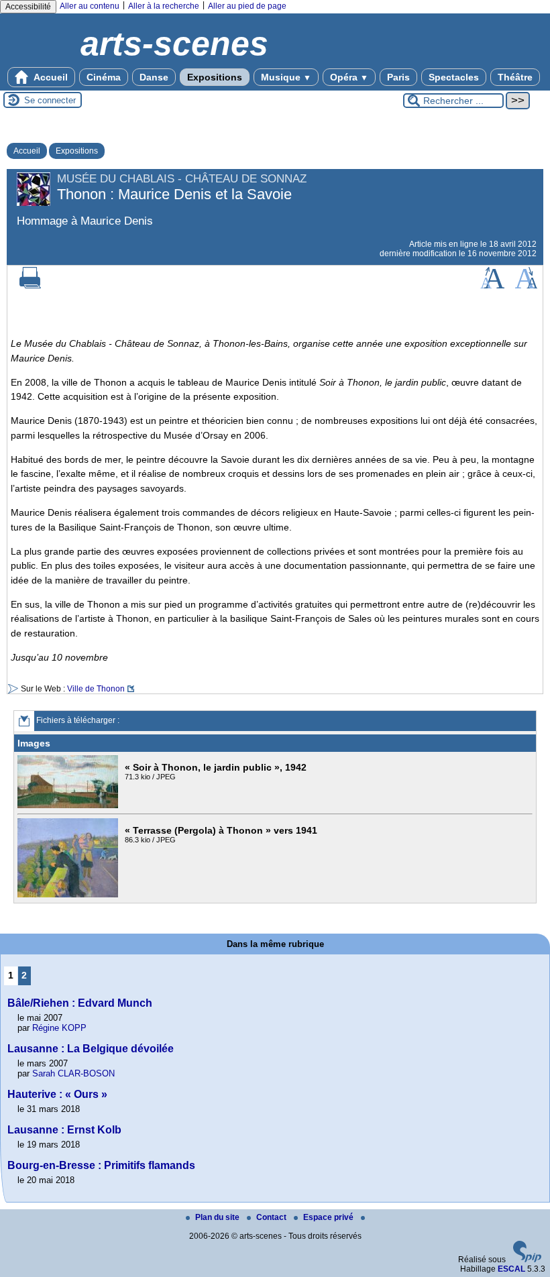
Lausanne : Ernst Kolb (64, 1129)
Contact (272, 1217)
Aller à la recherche (163, 6)
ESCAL (511, 1269)
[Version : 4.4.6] (527, 1259)
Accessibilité (28, 6)
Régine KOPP (59, 1028)
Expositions (214, 77)
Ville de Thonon (96, 688)
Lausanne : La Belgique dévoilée (90, 1048)
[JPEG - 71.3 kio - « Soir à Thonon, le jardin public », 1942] (69, 805)
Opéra (349, 77)
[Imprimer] (30, 285)
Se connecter (50, 100)
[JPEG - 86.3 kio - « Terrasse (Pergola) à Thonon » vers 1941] (69, 894)
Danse (154, 77)
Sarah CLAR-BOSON (73, 1073)
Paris (398, 77)
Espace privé (329, 1217)
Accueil (50, 77)
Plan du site (218, 1217)
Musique (286, 77)
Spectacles (454, 77)
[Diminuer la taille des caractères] (526, 285)
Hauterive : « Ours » (57, 1094)
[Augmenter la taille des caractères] (492, 285)
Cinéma (104, 77)
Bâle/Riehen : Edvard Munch (79, 1003)
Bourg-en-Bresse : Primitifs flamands (101, 1165)
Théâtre (515, 77)
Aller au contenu (89, 6)
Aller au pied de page (247, 6)
